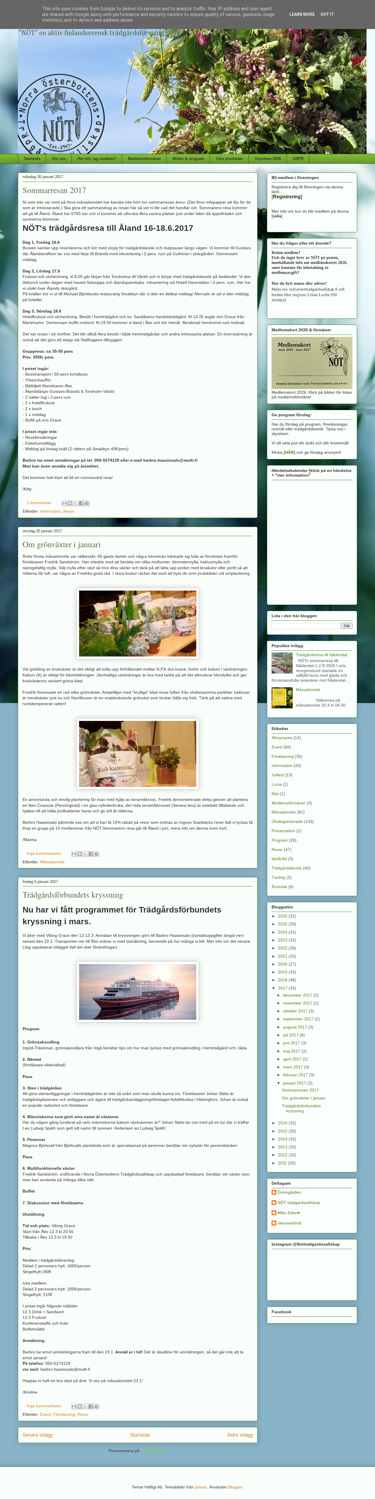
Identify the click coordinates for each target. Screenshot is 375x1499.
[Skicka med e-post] (64, 503)
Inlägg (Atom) (154, 1450)
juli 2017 (291, 1035)
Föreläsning (64, 1414)
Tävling (278, 877)
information (50, 511)
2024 (283, 932)
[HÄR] (289, 452)
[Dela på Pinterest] (87, 503)
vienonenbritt (289, 1223)
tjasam (201, 1487)
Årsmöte (279, 886)
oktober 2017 (296, 1011)
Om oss (59, 158)
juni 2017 (292, 1043)
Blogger (235, 1487)
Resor (68, 511)
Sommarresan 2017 (54, 189)
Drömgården (289, 1192)
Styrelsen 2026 (268, 158)
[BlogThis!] (70, 503)
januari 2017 (295, 1083)
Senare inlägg (37, 1435)
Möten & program (188, 158)
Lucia (277, 784)
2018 (283, 980)
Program (280, 840)
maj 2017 (292, 1051)
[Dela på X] (76, 503)
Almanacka (282, 737)
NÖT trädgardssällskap (298, 1202)
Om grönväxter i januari (62, 544)
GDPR (298, 158)
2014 (283, 1139)
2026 (283, 916)
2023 (283, 940)
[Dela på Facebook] (81, 503)
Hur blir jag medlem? (97, 158)
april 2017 (293, 1059)
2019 (283, 972)
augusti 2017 (295, 1027)
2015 (283, 1131)
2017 (283, 988)
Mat (275, 793)
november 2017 (298, 1003)
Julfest (278, 774)
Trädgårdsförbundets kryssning (73, 894)
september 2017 (299, 1019)
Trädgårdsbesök (287, 868)
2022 (283, 948)
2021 (283, 956)
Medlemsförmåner (144, 158)
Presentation (283, 830)
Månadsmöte (52, 862)
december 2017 (298, 995)
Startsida (32, 158)
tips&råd (279, 858)
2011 (283, 1163)
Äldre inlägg (240, 1435)
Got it (327, 14)
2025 (283, 924)
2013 (283, 1147)
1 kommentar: (40, 502)
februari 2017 (296, 1074)
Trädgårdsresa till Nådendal (321, 654)
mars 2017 (293, 1067)
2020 (283, 964)
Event (45, 1414)
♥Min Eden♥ (288, 1212)
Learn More (302, 14)
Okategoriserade (287, 821)
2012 (283, 1154)
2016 (283, 1123)
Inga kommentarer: (45, 853)
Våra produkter (229, 158)
